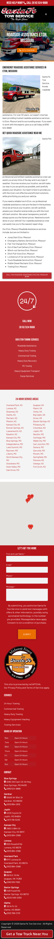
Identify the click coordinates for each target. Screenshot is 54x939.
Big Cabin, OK (39, 414)
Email (9, 565)
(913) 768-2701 (40, 6)
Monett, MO (38, 453)
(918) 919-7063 (13, 882)
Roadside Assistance (27, 345)
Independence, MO (14, 444)
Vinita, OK (37, 411)
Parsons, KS (38, 460)
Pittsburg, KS (39, 424)
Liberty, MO (11, 453)
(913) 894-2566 (14, 850)
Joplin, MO (38, 431)
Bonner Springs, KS (15, 427)
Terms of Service (34, 687)
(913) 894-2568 (14, 835)
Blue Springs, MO (13, 440)
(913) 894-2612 (13, 804)
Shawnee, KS (12, 411)
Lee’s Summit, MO (14, 447)
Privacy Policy (15, 687)
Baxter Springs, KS (41, 421)
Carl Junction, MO (41, 444)
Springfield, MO (40, 457)
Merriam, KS (11, 418)
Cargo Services (27, 376)
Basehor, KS (11, 434)
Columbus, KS (39, 427)
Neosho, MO (38, 434)
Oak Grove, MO (12, 470)
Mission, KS (11, 421)
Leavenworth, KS (14, 431)
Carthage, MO (39, 437)
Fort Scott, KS (39, 466)
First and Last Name (15, 554)
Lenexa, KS (11, 408)
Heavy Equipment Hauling (17, 719)
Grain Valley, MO (13, 466)
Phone (9, 576)
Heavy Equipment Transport (27, 371)
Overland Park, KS (14, 405)
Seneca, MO (38, 447)
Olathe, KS (11, 414)
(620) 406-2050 (14, 897)
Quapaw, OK (38, 405)
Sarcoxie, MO (39, 450)
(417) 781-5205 (13, 819)
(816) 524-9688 (40, 3)
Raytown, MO (12, 450)
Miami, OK (37, 408)
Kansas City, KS (13, 424)
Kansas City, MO (13, 437)
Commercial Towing (27, 355)
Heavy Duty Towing (27, 350)
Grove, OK (37, 418)
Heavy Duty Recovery (27, 360)
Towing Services (12, 724)
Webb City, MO (39, 440)
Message (10, 587)
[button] (30, 527)
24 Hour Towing (12, 703)
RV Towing (27, 366)
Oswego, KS (38, 463)
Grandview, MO (12, 463)
